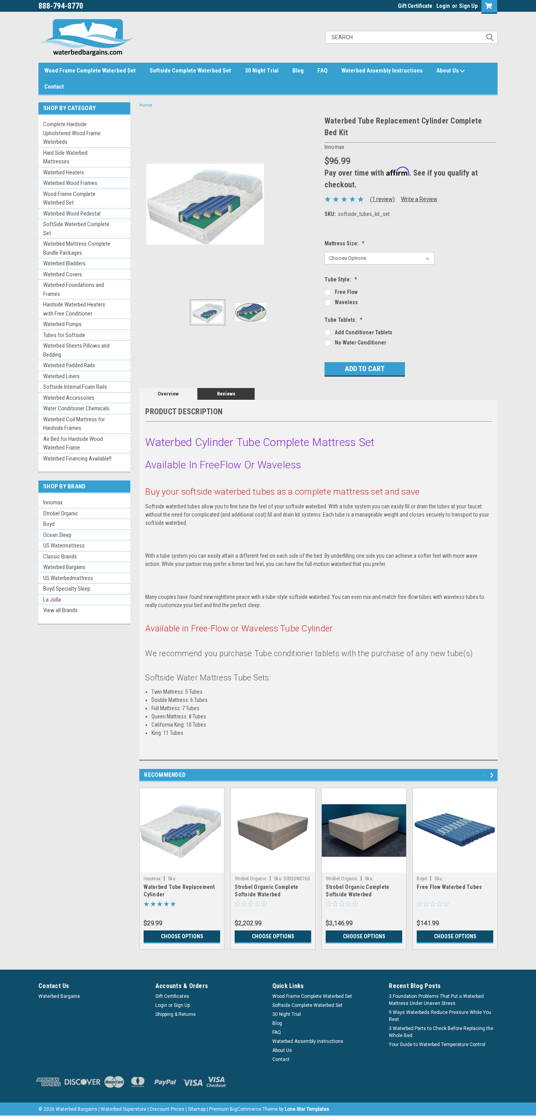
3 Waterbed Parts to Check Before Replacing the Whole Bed (441, 1032)
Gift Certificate (415, 6)
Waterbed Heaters (63, 172)
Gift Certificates (172, 996)
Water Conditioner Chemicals (76, 408)
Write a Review (419, 199)
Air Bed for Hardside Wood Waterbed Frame (73, 443)
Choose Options (182, 936)
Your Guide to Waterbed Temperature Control (437, 1044)
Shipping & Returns (175, 1014)
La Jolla (52, 599)
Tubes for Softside (64, 335)
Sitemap (197, 1109)
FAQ (322, 70)
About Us (448, 70)
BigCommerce (245, 1109)
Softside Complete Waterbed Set (190, 70)
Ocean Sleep (57, 535)
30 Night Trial (262, 70)
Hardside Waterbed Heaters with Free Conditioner (74, 309)
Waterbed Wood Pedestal (71, 213)
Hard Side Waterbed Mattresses (65, 157)
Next (311, 204)
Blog (298, 70)
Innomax (53, 502)
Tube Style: (341, 279)
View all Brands (60, 610)
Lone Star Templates (307, 1109)
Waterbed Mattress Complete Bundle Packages (76, 248)
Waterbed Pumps (62, 324)
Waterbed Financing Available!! (77, 458)
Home (145, 105)
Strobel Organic (60, 513)
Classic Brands (60, 556)
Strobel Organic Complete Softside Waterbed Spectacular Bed (266, 894)
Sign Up (468, 6)
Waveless (346, 302)
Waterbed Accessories (69, 397)
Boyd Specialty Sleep (66, 588)
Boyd (49, 524)
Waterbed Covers (62, 274)
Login (443, 6)
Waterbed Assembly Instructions (382, 70)
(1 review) (382, 199)
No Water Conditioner (360, 342)
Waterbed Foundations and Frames (73, 289)
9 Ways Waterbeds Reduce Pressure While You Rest (440, 1016)
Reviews (226, 394)
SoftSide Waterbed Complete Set (76, 229)
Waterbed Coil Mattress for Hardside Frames (74, 424)
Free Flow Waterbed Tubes (449, 887)
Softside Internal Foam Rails (75, 386)
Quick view (182, 866)
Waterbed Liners (61, 376)
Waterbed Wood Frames (70, 183)
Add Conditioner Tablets (363, 332)
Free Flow (346, 292)
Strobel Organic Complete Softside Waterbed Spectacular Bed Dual (357, 894)
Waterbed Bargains (64, 567)
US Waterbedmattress (68, 578)
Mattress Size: (345, 243)
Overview (168, 394)
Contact (54, 86)
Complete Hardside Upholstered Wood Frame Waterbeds (71, 133)
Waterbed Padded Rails (69, 365)
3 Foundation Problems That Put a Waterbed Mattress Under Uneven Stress (436, 1000)
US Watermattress (64, 545)
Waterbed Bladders (64, 263)
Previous (147, 204)
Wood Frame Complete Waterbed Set (90, 70)
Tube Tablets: (344, 320)
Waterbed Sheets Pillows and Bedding (76, 350)
